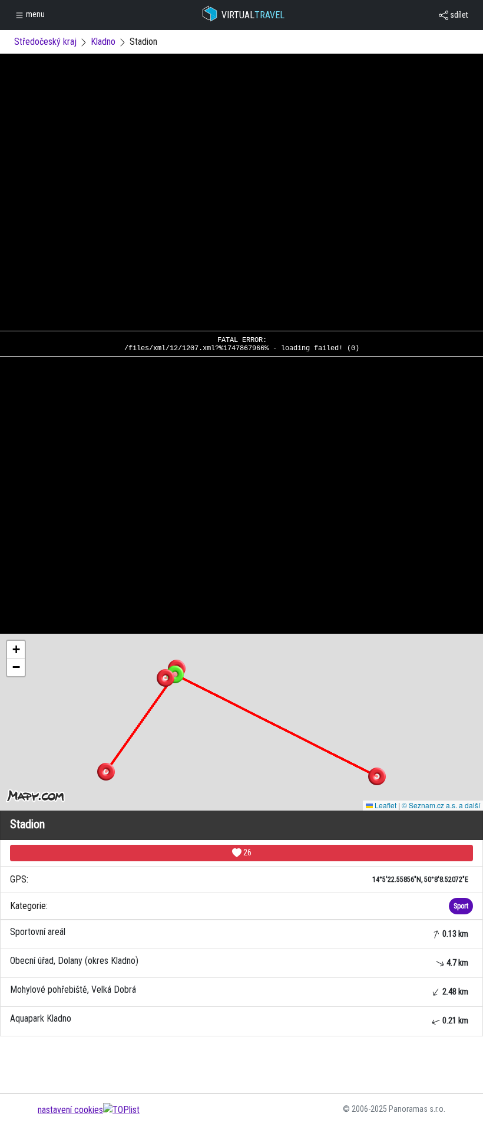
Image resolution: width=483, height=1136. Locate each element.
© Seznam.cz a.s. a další (441, 805)
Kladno (103, 41)
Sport (461, 906)
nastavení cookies (70, 1109)
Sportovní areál (239, 932)
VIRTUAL (252, 15)
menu (34, 14)
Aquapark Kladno (239, 1019)
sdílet (458, 14)
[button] (377, 776)
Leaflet (384, 805)
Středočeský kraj (45, 41)
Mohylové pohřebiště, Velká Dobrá (239, 990)
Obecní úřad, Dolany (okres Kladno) (239, 961)
